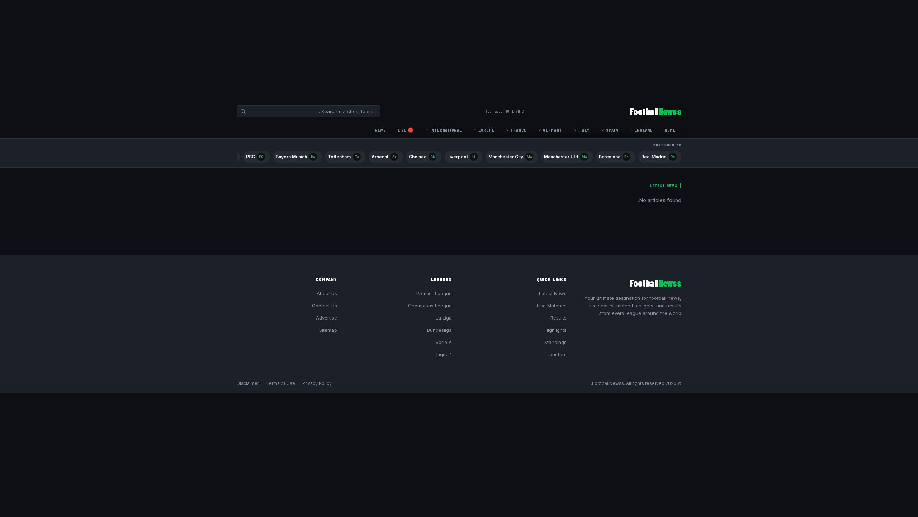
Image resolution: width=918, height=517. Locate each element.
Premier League (434, 293)
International (446, 130)
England (643, 130)
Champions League (430, 305)
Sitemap (328, 330)
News (380, 130)
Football (655, 111)
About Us (327, 293)
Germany (552, 130)
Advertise (326, 318)
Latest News (553, 293)
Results (558, 318)
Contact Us (324, 305)
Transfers (556, 354)
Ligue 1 (444, 354)
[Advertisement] (703, 50)
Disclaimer (248, 383)
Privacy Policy (317, 383)
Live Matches (552, 305)
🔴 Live (406, 130)
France (518, 130)
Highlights (556, 330)
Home (670, 130)
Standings (555, 342)
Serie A (444, 342)
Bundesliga (439, 330)
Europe (486, 130)
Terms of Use (280, 383)
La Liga (444, 318)
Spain (612, 130)
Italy (584, 130)
